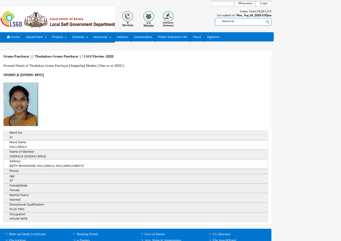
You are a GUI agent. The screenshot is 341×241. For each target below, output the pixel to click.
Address (122, 37)
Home (15, 37)
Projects (57, 37)
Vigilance (213, 37)
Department (34, 37)
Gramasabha (143, 37)
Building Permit (87, 234)
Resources (100, 37)
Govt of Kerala (154, 234)
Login (264, 3)
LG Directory (222, 234)
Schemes (78, 37)
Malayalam (245, 3)
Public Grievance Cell (172, 37)
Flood (197, 37)
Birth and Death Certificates (27, 234)
